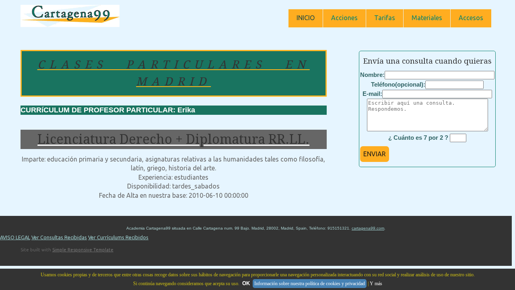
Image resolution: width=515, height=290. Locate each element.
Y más (376, 283)
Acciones (344, 17)
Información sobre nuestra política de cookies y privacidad (309, 283)
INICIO (306, 17)
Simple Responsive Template (82, 249)
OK (246, 283)
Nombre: (372, 74)
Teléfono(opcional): (398, 84)
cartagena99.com (368, 228)
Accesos (471, 17)
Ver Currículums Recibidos (118, 237)
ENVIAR (374, 153)
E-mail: (372, 93)
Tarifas (384, 17)
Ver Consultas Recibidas (59, 237)
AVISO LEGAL (15, 237)
